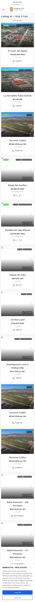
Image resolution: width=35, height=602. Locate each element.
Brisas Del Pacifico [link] (17, 185)
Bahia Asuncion (27, 476)
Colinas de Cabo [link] (17, 275)
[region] (17, 583)
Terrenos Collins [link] (17, 140)
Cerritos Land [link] (17, 319)
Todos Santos (28, 70)
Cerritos (29, 294)
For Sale (19, 25)
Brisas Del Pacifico (27, 159)
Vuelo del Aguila (27, 25)
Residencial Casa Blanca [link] (17, 230)
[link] (17, 35)
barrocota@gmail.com (17, 4)
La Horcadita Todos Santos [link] (17, 95)
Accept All (17, 592)
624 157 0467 (17, 2)
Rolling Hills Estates (26, 338)
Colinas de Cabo (27, 249)
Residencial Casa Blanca (25, 204)
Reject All (17, 598)
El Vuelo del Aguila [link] (17, 51)
